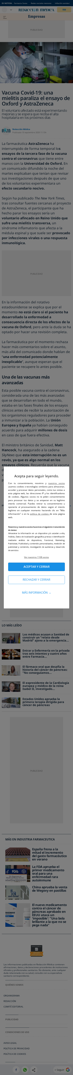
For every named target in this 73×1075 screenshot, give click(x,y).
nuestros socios (56, 483)
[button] (36, 557)
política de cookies (40, 513)
